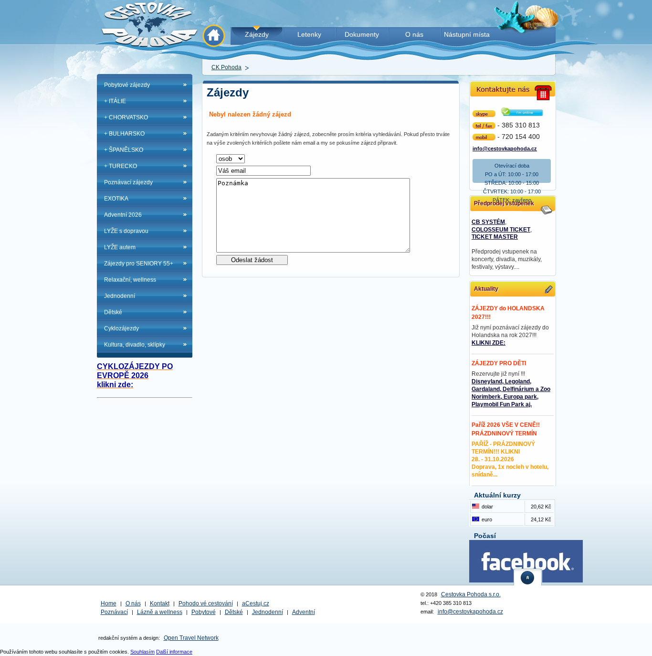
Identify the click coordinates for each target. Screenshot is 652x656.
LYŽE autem (120, 247)
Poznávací (114, 612)
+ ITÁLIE (115, 101)
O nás (133, 603)
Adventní (303, 612)
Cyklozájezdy (121, 328)
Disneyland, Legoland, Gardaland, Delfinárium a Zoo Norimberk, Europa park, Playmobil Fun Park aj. (511, 393)
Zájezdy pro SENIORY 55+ (138, 263)
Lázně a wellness (159, 612)
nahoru (528, 577)
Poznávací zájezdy (128, 182)
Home (108, 603)
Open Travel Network (191, 638)
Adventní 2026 (123, 215)
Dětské (113, 312)
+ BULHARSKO (124, 133)
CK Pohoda (226, 67)
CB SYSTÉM (488, 222)
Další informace (174, 652)
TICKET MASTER (495, 236)
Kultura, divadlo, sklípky (134, 344)
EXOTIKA (116, 198)
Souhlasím (142, 652)
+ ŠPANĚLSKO (123, 150)
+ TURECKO (120, 166)
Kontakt (159, 603)
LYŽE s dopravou (126, 231)
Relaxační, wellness (130, 279)
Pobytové (203, 612)
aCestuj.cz (255, 603)
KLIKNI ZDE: (488, 342)
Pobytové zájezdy (127, 85)
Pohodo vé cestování (206, 603)
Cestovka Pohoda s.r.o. (471, 594)
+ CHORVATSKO (126, 117)
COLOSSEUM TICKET (501, 229)
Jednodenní (119, 296)
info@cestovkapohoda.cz (505, 148)
